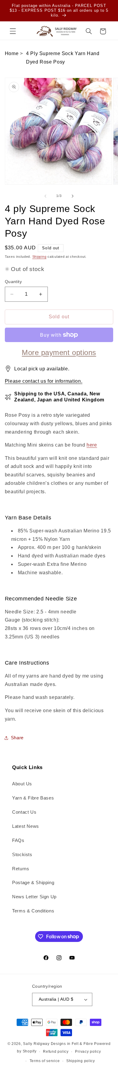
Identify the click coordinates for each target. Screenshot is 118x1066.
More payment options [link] (59, 352)
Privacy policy (88, 1051)
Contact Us (24, 812)
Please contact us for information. (43, 381)
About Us (22, 783)
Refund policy (56, 1051)
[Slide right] (72, 196)
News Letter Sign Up (34, 896)
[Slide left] (45, 196)
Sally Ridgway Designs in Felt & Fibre (58, 1044)
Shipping (39, 256)
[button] (13, 31)
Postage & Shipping (33, 882)
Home (12, 53)
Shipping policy (80, 1061)
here (92, 444)
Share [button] (17, 737)
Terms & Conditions (33, 911)
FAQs (18, 840)
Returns (20, 868)
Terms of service (45, 1061)
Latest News (25, 826)
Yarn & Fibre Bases (33, 798)
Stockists (22, 854)
